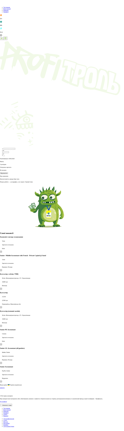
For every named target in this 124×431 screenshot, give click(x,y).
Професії (5, 12)
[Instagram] (1, 430)
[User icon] (1, 38)
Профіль (5, 425)
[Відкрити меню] (5, 38)
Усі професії (3, 401)
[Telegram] (7, 430)
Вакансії (5, 416)
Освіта (5, 414)
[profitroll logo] (8, 4)
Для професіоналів (8, 419)
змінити (2, 387)
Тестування (6, 7)
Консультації (7, 9)
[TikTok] (3, 430)
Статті (5, 420)
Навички (6, 10)
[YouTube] (5, 430)
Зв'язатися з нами (6, 405)
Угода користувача (8, 426)
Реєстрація (6, 423)
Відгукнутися (4, 173)
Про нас (5, 422)
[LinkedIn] (11, 430)
